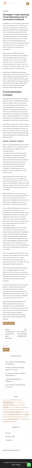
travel (23, 419)
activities (8, 400)
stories (26, 416)
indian (4, 409)
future (16, 405)
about (4, 400)
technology (13, 419)
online (17, 414)
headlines (22, 405)
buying (15, 402)
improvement (24, 407)
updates (6, 421)
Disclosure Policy (10, 436)
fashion (11, 405)
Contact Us (8, 440)
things (19, 419)
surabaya (5, 419)
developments (21, 402)
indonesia (9, 409)
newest (11, 414)
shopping (14, 416)
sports (19, 416)
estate (5, 405)
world (14, 421)
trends (27, 419)
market (5, 414)
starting (22, 416)
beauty (21, 400)
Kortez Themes (16, 464)
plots (27, 414)
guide (19, 405)
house (17, 407)
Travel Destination (9, 323)
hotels (13, 407)
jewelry (12, 412)
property (5, 416)
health (5, 407)
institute (21, 409)
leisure (22, 412)
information (15, 409)
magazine (26, 412)
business (8, 402)
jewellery (6, 412)
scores (9, 416)
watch (11, 421)
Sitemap (7, 433)
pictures (22, 414)
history (10, 407)
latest (17, 412)
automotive (15, 400)
